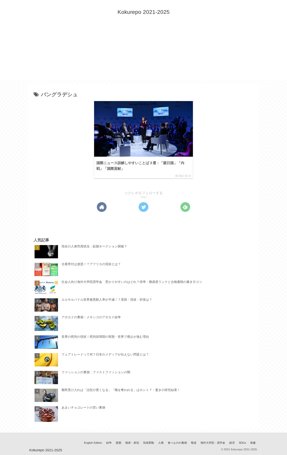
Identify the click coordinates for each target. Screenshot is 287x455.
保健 (253, 442)
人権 (161, 442)
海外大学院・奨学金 (213, 442)
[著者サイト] (102, 207)
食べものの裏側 (177, 442)
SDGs (242, 442)
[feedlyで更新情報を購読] (185, 207)
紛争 (109, 442)
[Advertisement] (143, 52)
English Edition (93, 442)
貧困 (118, 442)
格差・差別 (132, 442)
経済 (232, 442)
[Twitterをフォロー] (143, 207)
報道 (193, 442)
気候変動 (148, 442)
